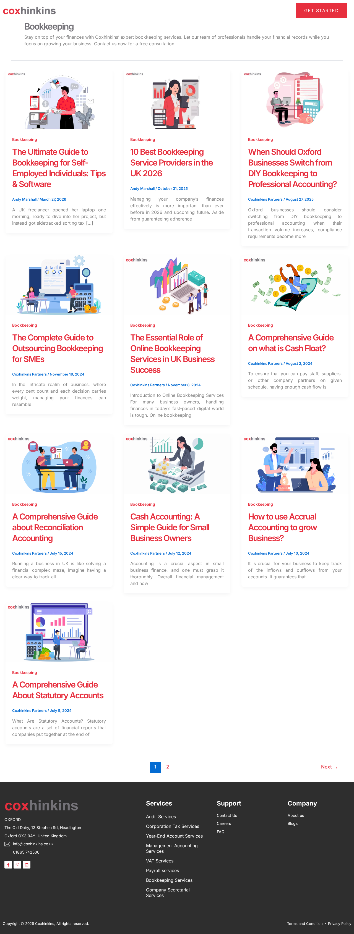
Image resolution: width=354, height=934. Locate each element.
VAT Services (159, 861)
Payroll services (162, 870)
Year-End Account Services (174, 836)
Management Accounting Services (172, 848)
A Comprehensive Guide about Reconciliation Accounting (55, 527)
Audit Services (161, 816)
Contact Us (280, 10)
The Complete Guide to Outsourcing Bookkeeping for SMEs (57, 348)
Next (329, 767)
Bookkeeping (24, 139)
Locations (199, 10)
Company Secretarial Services (168, 892)
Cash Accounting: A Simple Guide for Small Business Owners (169, 527)
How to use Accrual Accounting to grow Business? (282, 527)
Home (122, 10)
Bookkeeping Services (169, 880)
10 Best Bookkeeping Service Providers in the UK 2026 (171, 162)
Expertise (225, 10)
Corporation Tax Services (172, 826)
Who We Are (147, 10)
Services (175, 10)
